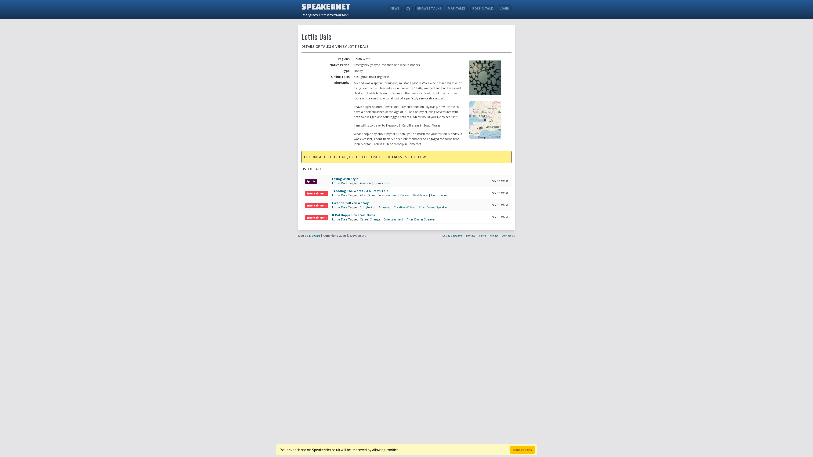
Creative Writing (404, 207)
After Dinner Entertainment (378, 195)
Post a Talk (482, 8)
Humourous (382, 183)
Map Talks (457, 8)
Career (404, 195)
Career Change (370, 219)
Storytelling (367, 207)
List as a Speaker (452, 235)
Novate (314, 236)
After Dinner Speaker (433, 207)
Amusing (384, 207)
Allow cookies (522, 450)
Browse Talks (429, 8)
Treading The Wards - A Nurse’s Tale (360, 191)
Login (504, 8)
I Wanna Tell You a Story (350, 203)
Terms (483, 235)
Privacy (494, 235)
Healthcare (420, 195)
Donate (470, 235)
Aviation (365, 183)
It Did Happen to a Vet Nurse (354, 215)
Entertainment (317, 193)
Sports (311, 181)
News (395, 8)
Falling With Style (345, 179)
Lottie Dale (340, 183)
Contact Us (508, 235)
